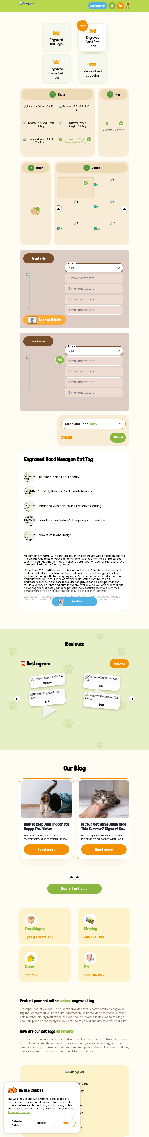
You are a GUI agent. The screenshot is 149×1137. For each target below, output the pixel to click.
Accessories (97, 6)
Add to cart (117, 437)
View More (77, 601)
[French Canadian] (127, 7)
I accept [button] (65, 1122)
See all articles (74, 888)
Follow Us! (119, 663)
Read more (47, 849)
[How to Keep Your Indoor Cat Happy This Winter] (46, 799)
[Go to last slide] (17, 699)
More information (19, 1112)
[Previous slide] (58, 209)
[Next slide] (125, 209)
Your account (112, 5)
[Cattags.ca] (26, 3)
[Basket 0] (120, 5)
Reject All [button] (41, 1122)
